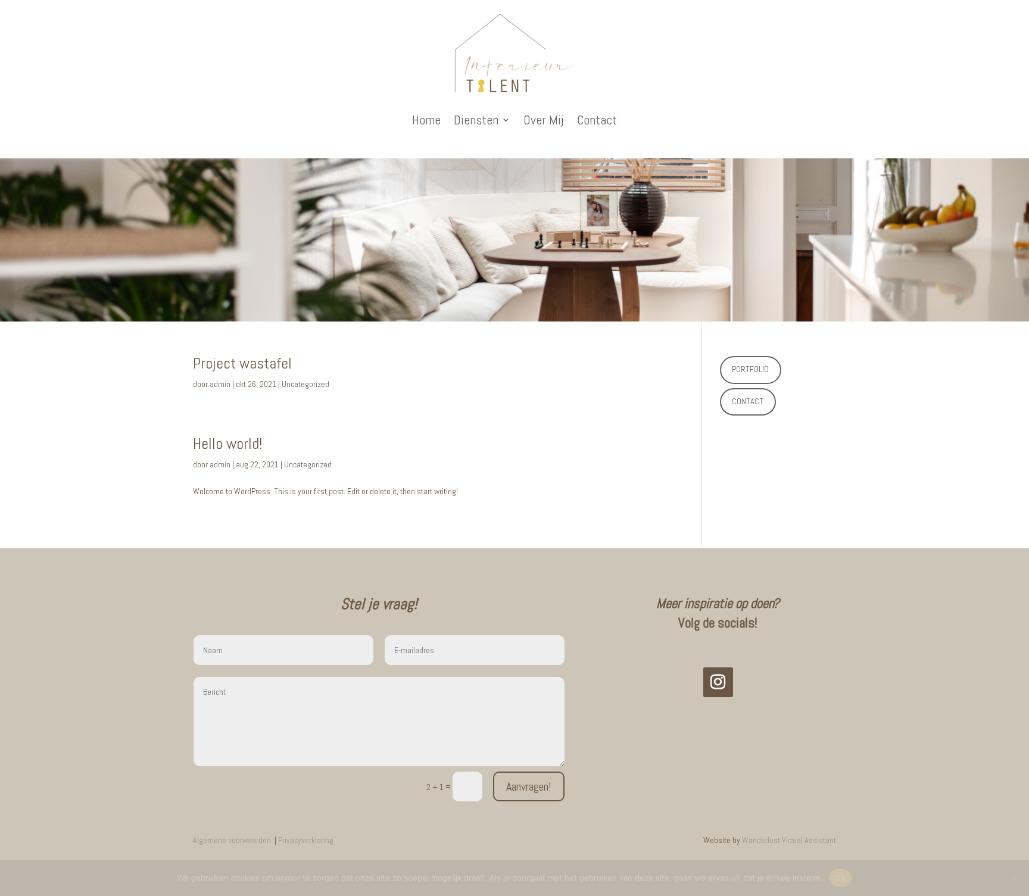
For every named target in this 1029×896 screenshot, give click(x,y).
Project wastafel (242, 363)
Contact (597, 119)
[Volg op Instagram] (718, 682)
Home (426, 119)
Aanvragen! (528, 786)
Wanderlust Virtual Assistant (789, 840)
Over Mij (543, 119)
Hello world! (227, 444)
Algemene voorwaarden (233, 840)
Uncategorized (305, 384)
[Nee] (1014, 878)
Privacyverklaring (305, 840)
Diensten (476, 119)
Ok (840, 877)
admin (220, 384)
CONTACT (747, 401)
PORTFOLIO (750, 369)
